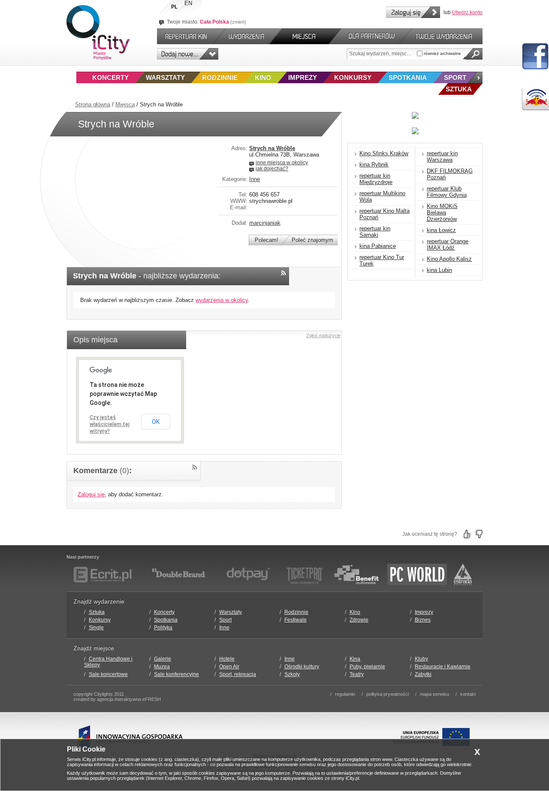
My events (447, 36)
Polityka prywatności (387, 694)
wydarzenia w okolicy (222, 300)
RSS (283, 272)
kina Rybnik (374, 164)
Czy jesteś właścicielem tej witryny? (110, 424)
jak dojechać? (272, 169)
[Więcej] (475, 77)
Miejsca (125, 104)
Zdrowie (359, 620)
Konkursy (352, 77)
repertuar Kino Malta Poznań (384, 214)
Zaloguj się (413, 12)
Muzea (162, 667)
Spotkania (408, 77)
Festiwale (295, 620)
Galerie (162, 659)
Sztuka (97, 612)
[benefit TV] (356, 574)
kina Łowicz (441, 230)
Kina (355, 659)
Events (247, 36)
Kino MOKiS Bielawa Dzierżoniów (442, 212)
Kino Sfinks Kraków (383, 153)
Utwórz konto (467, 12)
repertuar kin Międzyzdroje (375, 178)
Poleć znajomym (312, 240)
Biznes (423, 620)
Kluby (421, 659)
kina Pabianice (377, 246)
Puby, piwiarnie (367, 667)
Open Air (229, 667)
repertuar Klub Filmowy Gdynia (447, 191)
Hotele (227, 659)
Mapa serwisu (434, 694)
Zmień (238, 21)
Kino (263, 77)
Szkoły (292, 674)
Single (96, 628)
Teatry (357, 674)
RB (535, 98)
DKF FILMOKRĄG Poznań (450, 174)
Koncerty (110, 77)
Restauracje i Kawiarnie (443, 667)
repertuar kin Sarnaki (374, 231)
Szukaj (474, 54)
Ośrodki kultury (301, 667)
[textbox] (382, 53)
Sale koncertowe (108, 674)
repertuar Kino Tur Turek (381, 260)
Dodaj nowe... (187, 54)
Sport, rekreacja (237, 674)
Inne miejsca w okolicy (282, 163)
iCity (98, 32)
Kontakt (468, 694)
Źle (479, 534)
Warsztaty (165, 77)
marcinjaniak (265, 223)
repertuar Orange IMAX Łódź (447, 244)
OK (156, 421)
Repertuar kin (184, 36)
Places (305, 36)
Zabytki (423, 674)
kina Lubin (439, 270)
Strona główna (92, 104)
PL (174, 7)
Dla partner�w (370, 36)
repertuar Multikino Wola (382, 196)
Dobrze (467, 534)
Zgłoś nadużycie (323, 335)
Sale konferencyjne (176, 674)
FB (535, 56)
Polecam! (266, 240)
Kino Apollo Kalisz (449, 259)
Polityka (163, 628)
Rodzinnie (220, 77)
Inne (254, 179)
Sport (455, 77)
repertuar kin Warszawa (442, 156)
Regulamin (345, 694)
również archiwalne (441, 53)
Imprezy (302, 77)
